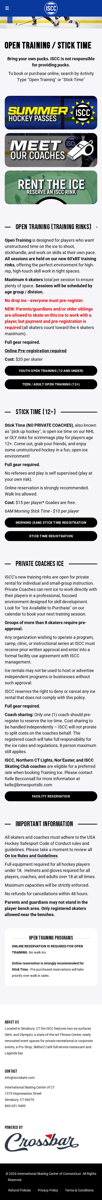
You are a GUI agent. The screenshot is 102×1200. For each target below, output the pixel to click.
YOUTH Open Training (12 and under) (51, 370)
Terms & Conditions (79, 1190)
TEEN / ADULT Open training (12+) (51, 384)
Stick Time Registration (51, 536)
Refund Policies (19, 1190)
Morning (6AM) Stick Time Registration (51, 522)
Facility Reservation (51, 796)
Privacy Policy (48, 1190)
